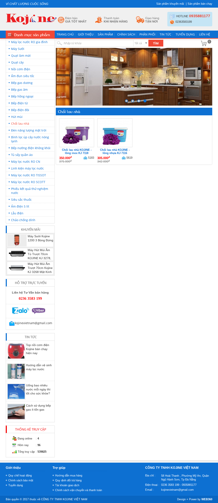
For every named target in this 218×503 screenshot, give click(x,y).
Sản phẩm (105, 34)
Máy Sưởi (17, 49)
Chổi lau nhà (20, 124)
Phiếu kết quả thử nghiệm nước (29, 191)
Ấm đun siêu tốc (22, 76)
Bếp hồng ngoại (22, 96)
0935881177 (199, 16)
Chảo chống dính (23, 220)
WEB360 (206, 499)
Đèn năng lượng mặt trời (28, 130)
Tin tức (165, 34)
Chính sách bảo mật (20, 480)
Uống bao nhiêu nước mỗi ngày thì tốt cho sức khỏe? (38, 389)
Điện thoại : (152, 484)
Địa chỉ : (150, 475)
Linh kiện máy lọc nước (27, 168)
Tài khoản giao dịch (67, 485)
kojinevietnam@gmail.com (177, 489)
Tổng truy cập (26, 451)
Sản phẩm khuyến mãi (170, 3)
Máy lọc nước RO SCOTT (28, 182)
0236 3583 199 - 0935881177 (178, 484)
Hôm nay (23, 445)
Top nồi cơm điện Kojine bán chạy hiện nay (37, 349)
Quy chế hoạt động (20, 475)
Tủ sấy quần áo (22, 155)
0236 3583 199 (30, 298)
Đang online (25, 438)
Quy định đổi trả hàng (68, 480)
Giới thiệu (85, 34)
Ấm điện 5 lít (20, 206)
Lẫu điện (17, 213)
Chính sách (126, 34)
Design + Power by (194, 499)
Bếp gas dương (22, 83)
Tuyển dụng (185, 34)
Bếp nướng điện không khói (30, 148)
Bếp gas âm (19, 90)
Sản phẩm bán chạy (200, 3)
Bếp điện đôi (20, 110)
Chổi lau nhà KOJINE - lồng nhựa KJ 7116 (115, 151)
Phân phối (147, 34)
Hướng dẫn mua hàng (68, 475)
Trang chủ (65, 34)
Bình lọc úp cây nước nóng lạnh (30, 139)
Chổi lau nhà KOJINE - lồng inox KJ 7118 (77, 151)
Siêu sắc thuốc (21, 200)
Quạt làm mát (21, 56)
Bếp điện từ (19, 103)
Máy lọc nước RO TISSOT (28, 175)
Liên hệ (204, 34)
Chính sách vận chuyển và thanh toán (78, 490)
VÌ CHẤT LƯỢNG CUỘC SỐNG (27, 4)
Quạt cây (17, 62)
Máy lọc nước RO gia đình (29, 42)
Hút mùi (17, 117)
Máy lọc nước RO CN (25, 162)
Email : (149, 489)
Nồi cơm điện (20, 69)
